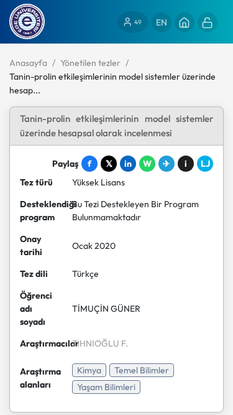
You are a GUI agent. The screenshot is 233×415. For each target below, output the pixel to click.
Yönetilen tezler (90, 62)
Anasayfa (28, 62)
